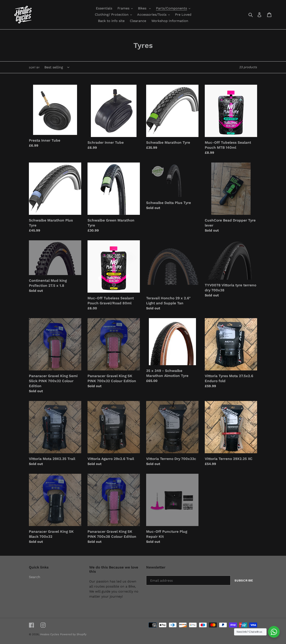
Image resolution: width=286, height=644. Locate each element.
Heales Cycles (49, 634)
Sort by (34, 67)
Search (34, 577)
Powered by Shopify (73, 634)
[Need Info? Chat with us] (274, 632)
